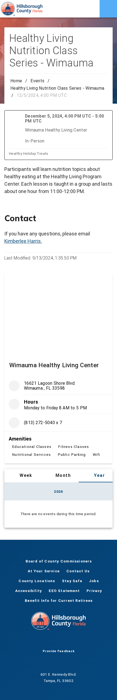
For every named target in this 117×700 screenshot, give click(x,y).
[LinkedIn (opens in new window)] (76, 640)
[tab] (22, 475)
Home (16, 80)
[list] (58, 419)
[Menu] (108, 9)
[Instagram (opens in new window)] (67, 640)
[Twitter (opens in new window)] (49, 640)
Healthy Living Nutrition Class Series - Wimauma (57, 88)
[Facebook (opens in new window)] (41, 640)
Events (37, 80)
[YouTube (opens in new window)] (58, 640)
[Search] (90, 8)
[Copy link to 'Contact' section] (105, 218)
